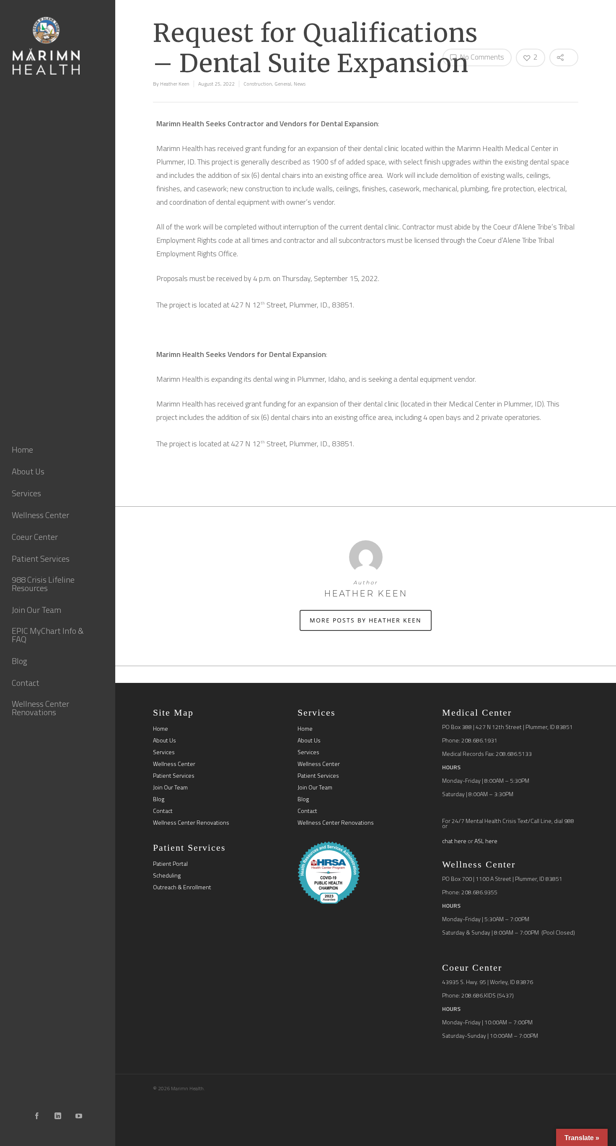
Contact (163, 811)
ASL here (485, 840)
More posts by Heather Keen (366, 620)
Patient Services (173, 775)
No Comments (481, 57)
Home (160, 728)
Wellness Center (174, 764)
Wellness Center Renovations (191, 822)
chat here (454, 840)
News (299, 84)
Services (164, 752)
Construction (257, 84)
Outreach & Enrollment (182, 887)
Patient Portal (170, 864)
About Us (164, 740)
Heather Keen (174, 84)
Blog (158, 799)
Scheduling (167, 875)
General (282, 84)
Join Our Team (170, 787)
